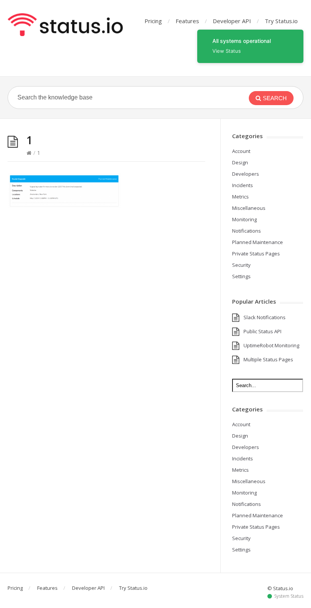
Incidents (242, 185)
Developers (245, 173)
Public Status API (262, 331)
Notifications (246, 230)
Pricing (153, 21)
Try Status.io (281, 21)
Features (187, 21)
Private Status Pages (256, 253)
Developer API (232, 21)
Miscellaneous (248, 208)
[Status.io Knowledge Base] (65, 24)
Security (241, 264)
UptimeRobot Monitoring (271, 345)
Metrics (240, 196)
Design (240, 162)
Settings (241, 276)
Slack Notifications (264, 317)
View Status (226, 51)
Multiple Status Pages (268, 359)
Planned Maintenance (257, 242)
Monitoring (244, 219)
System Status (288, 596)
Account (241, 151)
